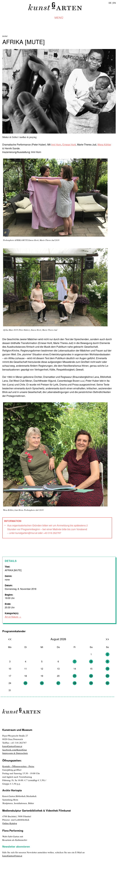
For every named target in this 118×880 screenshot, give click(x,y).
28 (74, 683)
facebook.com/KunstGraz (14, 749)
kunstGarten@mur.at (12, 746)
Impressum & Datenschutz (15, 753)
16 (107, 668)
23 (107, 675)
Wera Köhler (104, 144)
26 (42, 683)
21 (74, 675)
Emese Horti (69, 144)
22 (91, 675)
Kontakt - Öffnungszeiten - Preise (18, 766)
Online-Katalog (9, 823)
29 (91, 683)
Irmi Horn (56, 144)
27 (58, 683)
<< (10, 639)
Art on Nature (11, 616)
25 (25, 683)
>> (107, 639)
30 (107, 683)
